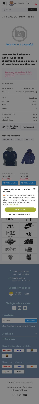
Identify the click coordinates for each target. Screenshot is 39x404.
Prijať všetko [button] (20, 209)
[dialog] (19, 202)
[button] (19, 214)
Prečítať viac (13, 205)
